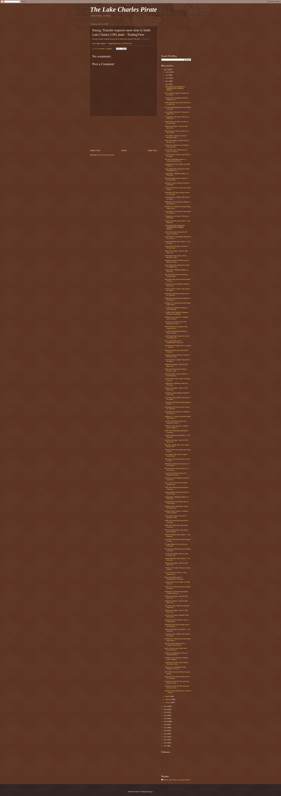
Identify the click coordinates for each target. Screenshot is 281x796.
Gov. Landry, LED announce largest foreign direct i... (176, 455)
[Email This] (117, 49)
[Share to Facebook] (123, 49)
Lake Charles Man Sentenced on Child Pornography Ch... (177, 169)
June (167, 78)
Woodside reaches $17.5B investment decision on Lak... (177, 261)
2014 (165, 737)
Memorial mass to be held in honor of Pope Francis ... (176, 502)
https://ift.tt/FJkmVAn (125, 43)
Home (124, 150)
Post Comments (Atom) (106, 155)
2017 (165, 727)
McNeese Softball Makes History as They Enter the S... (176, 654)
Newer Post (95, 150)
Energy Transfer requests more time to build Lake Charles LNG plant (116, 39)
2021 (165, 715)
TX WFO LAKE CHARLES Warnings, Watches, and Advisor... (177, 313)
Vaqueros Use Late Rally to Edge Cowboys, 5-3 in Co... (175, 668)
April (167, 84)
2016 (165, 730)
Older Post (152, 150)
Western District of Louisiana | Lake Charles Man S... (176, 327)
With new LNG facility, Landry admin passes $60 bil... (176, 530)
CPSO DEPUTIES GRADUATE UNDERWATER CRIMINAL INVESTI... (175, 88)
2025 (165, 69)
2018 (165, 724)
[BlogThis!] (119, 49)
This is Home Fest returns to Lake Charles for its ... (176, 573)
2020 (165, 718)
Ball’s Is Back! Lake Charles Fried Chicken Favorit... (176, 649)
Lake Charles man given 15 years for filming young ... (176, 122)
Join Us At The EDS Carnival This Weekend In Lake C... (175, 322)
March (167, 696)
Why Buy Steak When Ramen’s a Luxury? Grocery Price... (175, 160)
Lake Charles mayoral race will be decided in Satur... (175, 136)
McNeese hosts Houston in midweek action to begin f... (176, 318)
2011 (165, 746)
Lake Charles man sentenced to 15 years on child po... (176, 150)
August (167, 72)
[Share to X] (121, 49)
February (168, 699)
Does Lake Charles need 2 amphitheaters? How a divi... (175, 341)
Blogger (150, 791)
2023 (165, 709)
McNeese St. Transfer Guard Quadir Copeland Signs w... (176, 592)
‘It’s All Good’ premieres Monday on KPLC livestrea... (176, 308)
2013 (165, 740)
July (166, 75)
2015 (165, 734)
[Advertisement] (123, 132)
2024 (165, 706)
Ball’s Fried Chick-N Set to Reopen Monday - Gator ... (176, 370)
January (168, 702)
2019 (165, 721)
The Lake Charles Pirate (123, 9)
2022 (165, 712)
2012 (165, 743)
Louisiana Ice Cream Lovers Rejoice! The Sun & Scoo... (176, 663)
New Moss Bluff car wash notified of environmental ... (176, 179)
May (166, 81)
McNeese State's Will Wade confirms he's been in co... (176, 507)
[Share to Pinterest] (125, 49)
